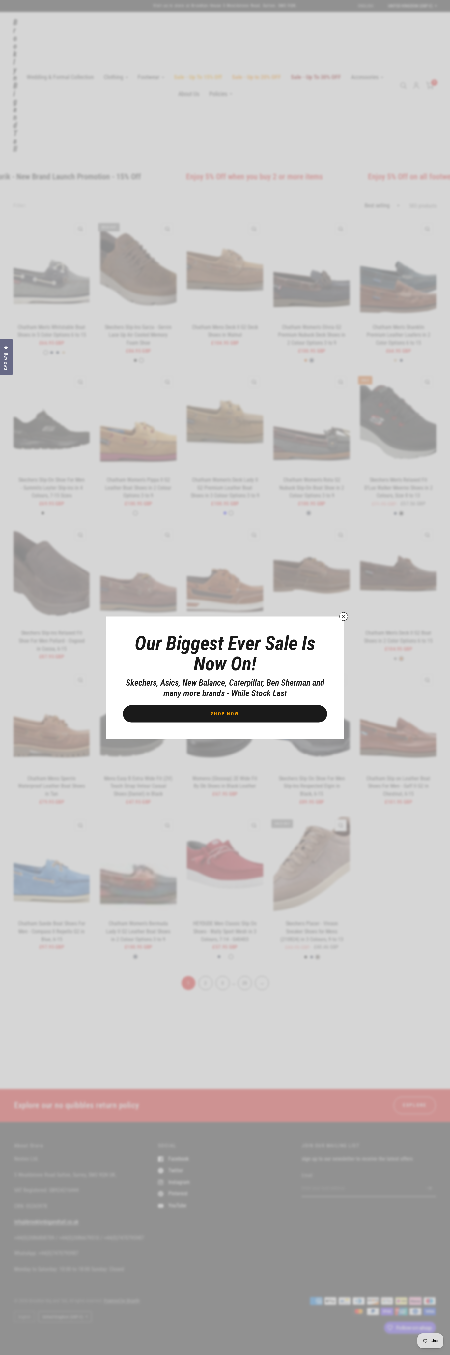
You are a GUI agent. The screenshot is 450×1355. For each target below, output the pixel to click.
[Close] (343, 616)
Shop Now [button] (225, 713)
